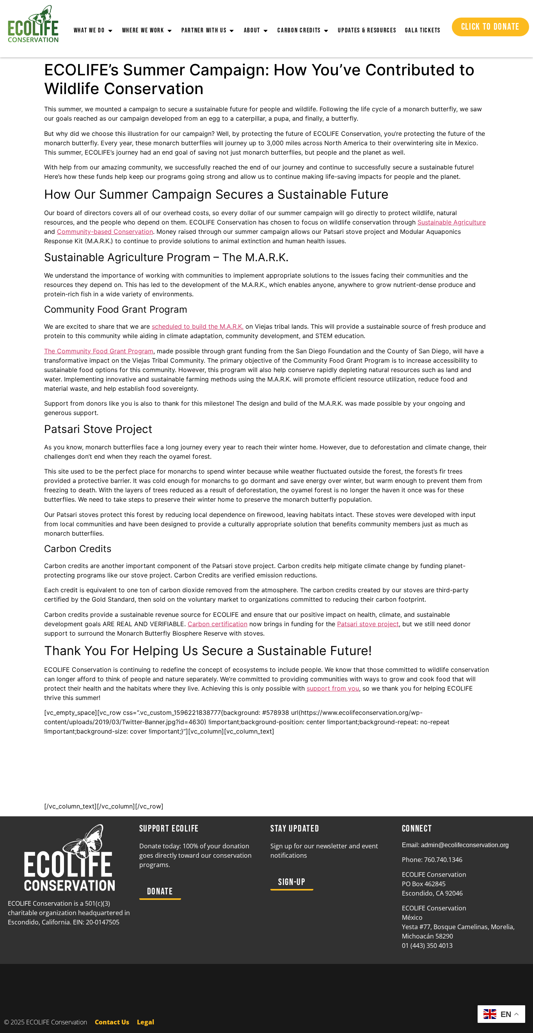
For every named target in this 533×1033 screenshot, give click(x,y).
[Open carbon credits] (326, 31)
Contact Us (112, 1022)
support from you (333, 688)
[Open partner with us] (231, 31)
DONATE (266, 791)
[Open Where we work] (169, 31)
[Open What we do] (110, 31)
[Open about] (265, 31)
